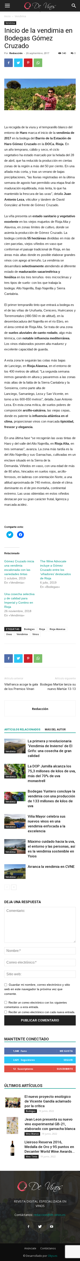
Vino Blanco (32, 1133)
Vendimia (20, 16)
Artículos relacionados (22, 729)
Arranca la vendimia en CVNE (51, 866)
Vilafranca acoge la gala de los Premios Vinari (21, 687)
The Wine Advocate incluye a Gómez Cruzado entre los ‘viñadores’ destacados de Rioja (55, 570)
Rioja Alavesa (57, 629)
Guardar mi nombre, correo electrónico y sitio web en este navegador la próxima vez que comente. (37, 989)
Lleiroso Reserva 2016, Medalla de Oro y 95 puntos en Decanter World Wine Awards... (50, 1147)
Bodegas (29, 629)
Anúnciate (30, 1248)
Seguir (68, 1059)
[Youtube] (51, 1226)
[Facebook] (28, 1226)
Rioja (42, 629)
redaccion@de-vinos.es (49, 1215)
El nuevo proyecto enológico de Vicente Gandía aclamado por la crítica (48, 1101)
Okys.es (52, 1256)
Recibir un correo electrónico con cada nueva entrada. (42, 1012)
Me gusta (66, 1050)
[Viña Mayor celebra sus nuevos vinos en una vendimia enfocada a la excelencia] (15, 821)
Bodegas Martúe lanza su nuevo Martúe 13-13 (58, 687)
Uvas (9, 634)
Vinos (35, 634)
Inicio (7, 16)
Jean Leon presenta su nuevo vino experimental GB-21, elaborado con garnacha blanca (50, 1124)
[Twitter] (40, 1226)
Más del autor (55, 729)
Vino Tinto (31, 1156)
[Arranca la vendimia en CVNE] (15, 871)
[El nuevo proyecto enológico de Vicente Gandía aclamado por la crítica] (12, 1102)
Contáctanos (48, 1248)
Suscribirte (65, 1068)
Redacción (16, 53)
